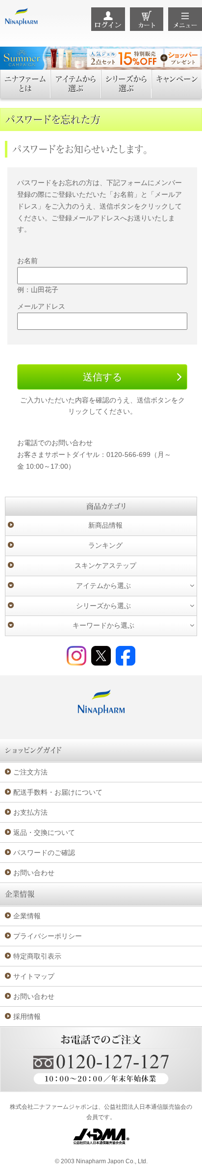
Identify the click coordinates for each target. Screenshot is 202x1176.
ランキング (105, 545)
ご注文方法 (30, 772)
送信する (102, 377)
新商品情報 (105, 525)
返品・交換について (44, 832)
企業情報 (27, 916)
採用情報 (27, 1016)
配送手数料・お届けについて (57, 792)
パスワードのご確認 (44, 852)
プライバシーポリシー (47, 936)
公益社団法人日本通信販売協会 (145, 1106)
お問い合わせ (33, 873)
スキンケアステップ (105, 565)
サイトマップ (33, 976)
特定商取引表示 (37, 956)
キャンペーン (177, 79)
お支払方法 (30, 812)
